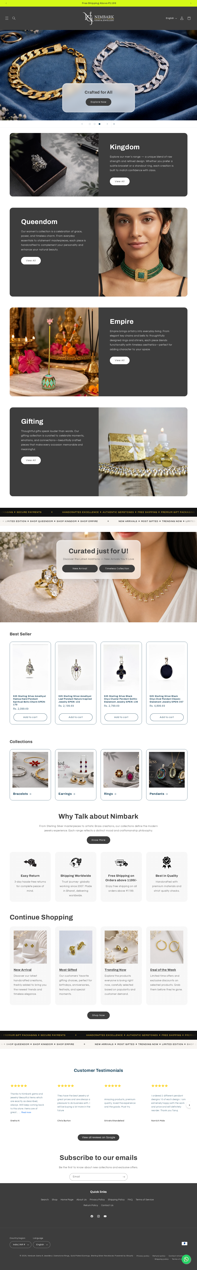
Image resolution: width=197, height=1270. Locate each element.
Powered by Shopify (124, 1256)
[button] (6, 18)
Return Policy (91, 1205)
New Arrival (80, 568)
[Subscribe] (123, 1177)
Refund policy (159, 1256)
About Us (81, 1200)
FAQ (130, 1200)
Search (45, 1200)
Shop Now (26, 57)
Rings (108, 793)
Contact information (178, 1256)
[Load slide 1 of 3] (89, 124)
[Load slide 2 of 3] (94, 124)
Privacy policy (143, 1256)
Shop (55, 1200)
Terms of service (179, 1259)
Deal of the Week (163, 969)
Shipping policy (162, 1259)
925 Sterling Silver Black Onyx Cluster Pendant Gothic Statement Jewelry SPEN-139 (121, 699)
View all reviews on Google (98, 1137)
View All (119, 181)
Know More (98, 840)
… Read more (25, 1112)
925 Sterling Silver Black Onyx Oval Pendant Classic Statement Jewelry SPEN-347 (167, 699)
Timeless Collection (117, 568)
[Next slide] (107, 124)
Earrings (65, 793)
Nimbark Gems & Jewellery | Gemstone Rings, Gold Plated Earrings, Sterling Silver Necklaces (71, 1256)
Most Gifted (68, 969)
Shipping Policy (116, 1200)
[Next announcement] (190, 3)
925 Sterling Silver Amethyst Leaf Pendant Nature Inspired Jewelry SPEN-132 (75, 699)
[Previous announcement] (6, 3)
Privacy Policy (97, 1200)
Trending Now (115, 969)
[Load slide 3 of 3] (99, 124)
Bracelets (20, 793)
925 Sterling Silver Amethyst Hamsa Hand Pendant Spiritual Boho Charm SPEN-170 (29, 700)
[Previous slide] (82, 124)
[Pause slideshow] (115, 124)
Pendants (157, 793)
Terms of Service (145, 1200)
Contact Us (107, 1205)
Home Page (67, 1200)
